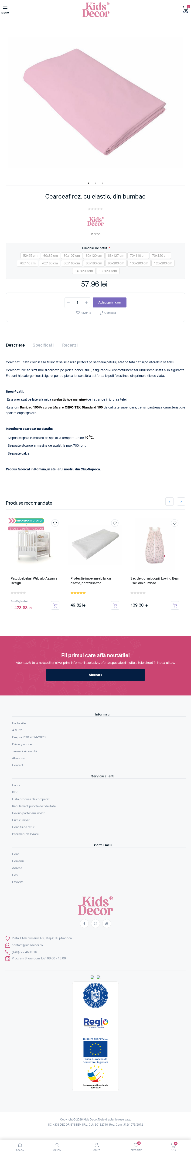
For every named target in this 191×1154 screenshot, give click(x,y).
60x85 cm (50, 255)
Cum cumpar (21, 820)
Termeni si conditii (24, 751)
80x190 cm (94, 263)
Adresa (17, 868)
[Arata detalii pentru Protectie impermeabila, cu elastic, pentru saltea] (95, 545)
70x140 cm (27, 263)
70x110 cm (138, 255)
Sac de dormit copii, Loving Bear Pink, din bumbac (154, 581)
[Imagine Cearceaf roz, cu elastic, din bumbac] (95, 102)
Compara (110, 312)
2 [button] (95, 183)
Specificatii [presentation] (43, 345)
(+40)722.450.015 (24, 952)
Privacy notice (22, 744)
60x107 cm (72, 255)
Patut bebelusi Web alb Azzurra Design (34, 581)
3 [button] (102, 183)
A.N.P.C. (17, 730)
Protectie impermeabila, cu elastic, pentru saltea (91, 581)
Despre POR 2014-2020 (29, 737)
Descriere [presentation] (15, 345)
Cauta (16, 785)
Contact (17, 765)
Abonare (95, 675)
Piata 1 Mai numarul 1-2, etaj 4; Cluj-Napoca (42, 938)
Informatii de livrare (25, 834)
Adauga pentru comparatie (57, 531)
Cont (15, 854)
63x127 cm (116, 255)
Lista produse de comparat (31, 799)
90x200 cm (116, 263)
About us (18, 758)
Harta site (19, 723)
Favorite (86, 312)
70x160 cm (49, 263)
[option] (95, 102)
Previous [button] (169, 501)
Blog (15, 792)
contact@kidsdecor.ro (27, 945)
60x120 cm (94, 255)
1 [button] (88, 183)
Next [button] (181, 501)
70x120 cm (160, 255)
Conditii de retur (23, 827)
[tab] (18, 345)
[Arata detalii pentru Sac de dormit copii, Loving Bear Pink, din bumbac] (155, 545)
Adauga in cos (109, 302)
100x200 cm (139, 263)
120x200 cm (163, 263)
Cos (15, 875)
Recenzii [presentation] (70, 345)
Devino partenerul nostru (29, 813)
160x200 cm (108, 271)
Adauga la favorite (55, 523)
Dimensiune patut (95, 248)
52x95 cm (30, 255)
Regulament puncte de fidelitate (34, 806)
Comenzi (18, 861)
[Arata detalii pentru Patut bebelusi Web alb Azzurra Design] (35, 545)
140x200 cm (84, 271)
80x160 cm (72, 263)
